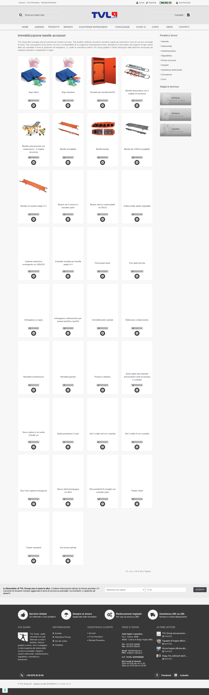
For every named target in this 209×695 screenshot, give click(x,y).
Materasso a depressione (137, 320)
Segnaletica (166, 55)
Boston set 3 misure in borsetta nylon (68, 206)
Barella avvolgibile (68, 149)
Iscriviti (199, 589)
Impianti (164, 65)
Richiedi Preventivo (97, 640)
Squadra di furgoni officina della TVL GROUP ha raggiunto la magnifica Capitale (175, 641)
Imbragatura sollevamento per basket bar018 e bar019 (68, 319)
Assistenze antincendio (171, 70)
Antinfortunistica (168, 51)
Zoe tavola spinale (68, 547)
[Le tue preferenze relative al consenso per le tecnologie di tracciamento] (5, 690)
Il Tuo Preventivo (96, 637)
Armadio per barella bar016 (102, 92)
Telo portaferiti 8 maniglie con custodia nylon (102, 490)
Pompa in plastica (102, 377)
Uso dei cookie (61, 641)
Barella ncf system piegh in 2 (33, 206)
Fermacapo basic (102, 263)
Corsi (163, 79)
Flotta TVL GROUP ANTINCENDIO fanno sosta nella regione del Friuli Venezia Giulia (175, 656)
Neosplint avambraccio (33, 377)
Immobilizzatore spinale (102, 320)
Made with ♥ (66, 684)
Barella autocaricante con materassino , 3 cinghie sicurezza (33, 149)
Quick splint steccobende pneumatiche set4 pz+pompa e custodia (137, 377)
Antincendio (166, 46)
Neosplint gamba (68, 377)
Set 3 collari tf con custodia (137, 433)
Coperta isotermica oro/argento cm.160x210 (33, 263)
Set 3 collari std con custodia (102, 433)
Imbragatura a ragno (33, 320)
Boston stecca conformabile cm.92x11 (102, 206)
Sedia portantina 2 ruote (68, 433)
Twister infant (137, 491)
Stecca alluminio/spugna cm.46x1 (68, 490)
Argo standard (68, 92)
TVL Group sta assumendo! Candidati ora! (175, 633)
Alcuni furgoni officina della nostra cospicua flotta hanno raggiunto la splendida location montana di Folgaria (175, 648)
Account (92, 633)
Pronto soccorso (168, 60)
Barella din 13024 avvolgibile (137, 149)
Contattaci (59, 645)
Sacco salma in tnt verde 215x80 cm (33, 433)
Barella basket (102, 149)
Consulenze (166, 74)
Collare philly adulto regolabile (137, 206)
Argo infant (34, 92)
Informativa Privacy (63, 637)
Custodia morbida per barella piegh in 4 (68, 263)
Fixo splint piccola (137, 263)
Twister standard (33, 547)
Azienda (165, 41)
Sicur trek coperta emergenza (33, 491)
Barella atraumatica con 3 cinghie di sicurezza (137, 92)
